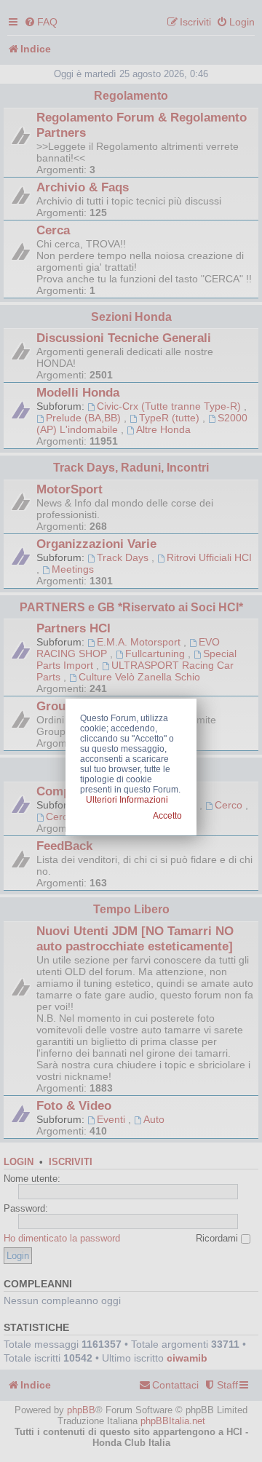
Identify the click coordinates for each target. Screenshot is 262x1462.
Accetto (167, 816)
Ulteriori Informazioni (127, 800)
